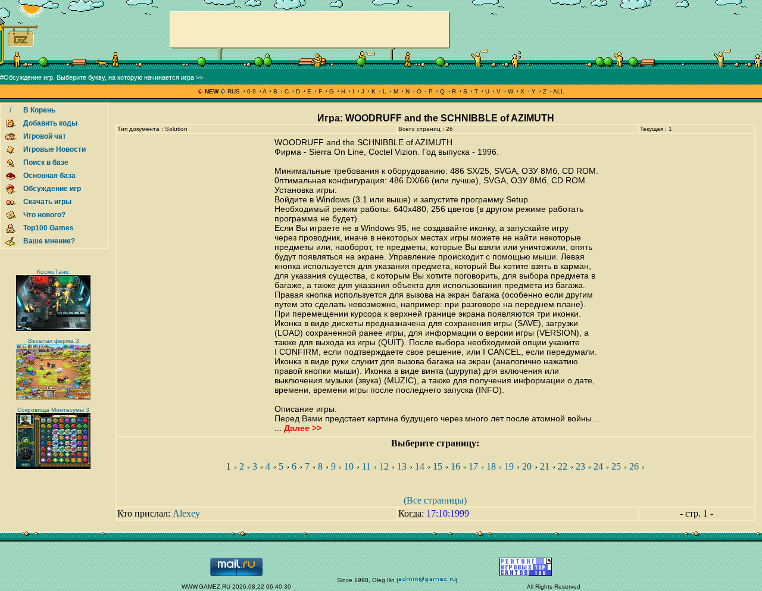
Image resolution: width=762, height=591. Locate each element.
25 (616, 466)
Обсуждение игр (52, 189)
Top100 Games (48, 228)
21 (544, 466)
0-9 (251, 91)
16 (455, 466)
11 (366, 466)
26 (634, 466)
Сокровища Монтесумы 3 (53, 409)
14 (419, 466)
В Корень (39, 110)
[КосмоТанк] (53, 329)
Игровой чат (44, 136)
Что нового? (44, 215)
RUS (234, 91)
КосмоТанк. (53, 271)
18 (491, 466)
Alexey (186, 513)
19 (509, 466)
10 (349, 466)
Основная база (49, 175)
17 (473, 466)
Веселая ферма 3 (53, 340)
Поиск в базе (45, 162)
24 (598, 466)
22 (562, 466)
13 (402, 466)
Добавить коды (50, 123)
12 (384, 466)
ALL (558, 91)
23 (580, 466)
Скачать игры (47, 202)
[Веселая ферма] (53, 398)
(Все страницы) (435, 500)
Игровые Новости (54, 149)
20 (527, 466)
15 (437, 466)
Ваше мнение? (49, 241)
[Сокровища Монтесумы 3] (53, 467)
